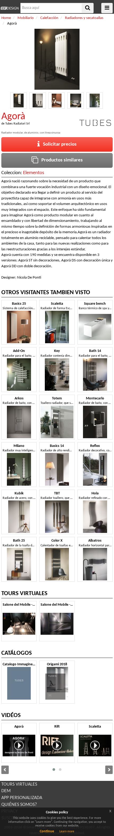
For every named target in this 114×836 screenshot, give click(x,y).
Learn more (66, 831)
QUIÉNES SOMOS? (19, 804)
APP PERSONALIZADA (21, 797)
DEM (6, 791)
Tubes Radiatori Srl (17, 123)
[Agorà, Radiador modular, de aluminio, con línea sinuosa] (18, 100)
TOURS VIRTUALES (19, 784)
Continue (47, 831)
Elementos (33, 172)
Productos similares (60, 160)
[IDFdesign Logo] (9, 8)
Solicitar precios (58, 144)
